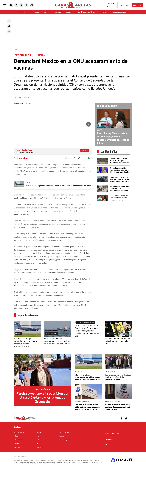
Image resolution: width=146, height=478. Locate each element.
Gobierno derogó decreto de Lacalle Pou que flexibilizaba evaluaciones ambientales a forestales (119, 162)
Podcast (61, 436)
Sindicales (59, 12)
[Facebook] (9, 21)
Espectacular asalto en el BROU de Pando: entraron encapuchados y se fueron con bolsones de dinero (119, 180)
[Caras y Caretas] (25, 420)
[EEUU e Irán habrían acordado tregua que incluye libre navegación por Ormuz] (57, 336)
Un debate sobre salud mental (85, 323)
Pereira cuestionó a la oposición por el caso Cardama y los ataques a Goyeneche (43, 397)
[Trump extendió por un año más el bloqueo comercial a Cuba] (118, 336)
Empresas (103, 12)
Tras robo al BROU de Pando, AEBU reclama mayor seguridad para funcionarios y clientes (87, 406)
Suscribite (84, 150)
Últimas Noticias (19, 432)
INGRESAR (124, 5)
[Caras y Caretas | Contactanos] (130, 418)
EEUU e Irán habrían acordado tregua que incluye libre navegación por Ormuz (57, 341)
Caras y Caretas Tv (118, 12)
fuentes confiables (51, 333)
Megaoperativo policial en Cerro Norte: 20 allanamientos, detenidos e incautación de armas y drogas (119, 190)
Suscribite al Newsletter (112, 434)
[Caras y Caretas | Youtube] (32, 5)
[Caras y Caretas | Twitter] (21, 5)
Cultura (86, 12)
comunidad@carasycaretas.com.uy (28, 462)
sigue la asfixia (111, 333)
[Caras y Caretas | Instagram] (26, 5)
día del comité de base (43, 389)
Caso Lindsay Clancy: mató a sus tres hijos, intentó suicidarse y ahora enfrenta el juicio (113, 138)
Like (94, 12)
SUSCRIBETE (137, 5)
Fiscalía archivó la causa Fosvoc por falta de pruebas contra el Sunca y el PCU (118, 406)
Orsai (77, 12)
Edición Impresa (64, 440)
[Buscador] (11, 5)
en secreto (18, 333)
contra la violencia (82, 401)
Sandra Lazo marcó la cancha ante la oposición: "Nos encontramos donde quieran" (119, 171)
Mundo (69, 12)
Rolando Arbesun (22, 158)
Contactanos (109, 439)
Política (23, 12)
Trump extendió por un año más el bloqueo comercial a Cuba (117, 341)
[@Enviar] (9, 31)
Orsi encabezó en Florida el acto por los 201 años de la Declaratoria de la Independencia (118, 378)
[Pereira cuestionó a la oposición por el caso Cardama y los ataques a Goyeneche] (42, 370)
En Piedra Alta (110, 371)
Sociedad (47, 12)
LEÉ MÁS (28, 182)
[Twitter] (9, 26)
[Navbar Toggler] (6, 5)
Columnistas (35, 12)
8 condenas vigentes (112, 401)
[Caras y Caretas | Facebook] (16, 5)
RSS (106, 445)
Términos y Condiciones (20, 456)
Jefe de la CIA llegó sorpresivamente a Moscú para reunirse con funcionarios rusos (58, 185)
